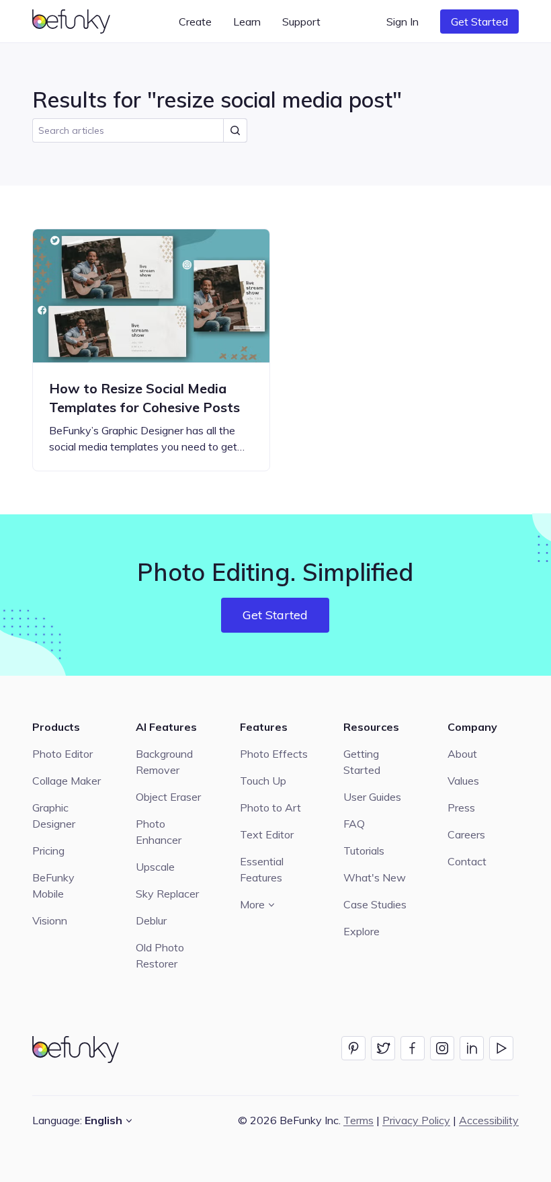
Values (463, 780)
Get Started (479, 21)
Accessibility (489, 1120)
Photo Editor (62, 753)
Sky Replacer (167, 893)
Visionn (49, 920)
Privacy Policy (416, 1120)
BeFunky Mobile (53, 885)
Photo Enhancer (158, 831)
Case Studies (375, 904)
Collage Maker (66, 780)
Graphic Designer (53, 815)
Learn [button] (247, 21)
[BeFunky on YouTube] (501, 1048)
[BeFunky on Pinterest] (353, 1048)
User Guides (372, 796)
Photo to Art (270, 807)
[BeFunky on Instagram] (442, 1048)
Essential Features (262, 869)
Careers (466, 834)
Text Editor (267, 834)
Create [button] (195, 21)
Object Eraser (168, 796)
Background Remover (164, 762)
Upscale (155, 866)
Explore (361, 931)
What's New (374, 877)
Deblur (151, 920)
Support (301, 21)
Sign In (402, 21)
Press (461, 807)
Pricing (48, 850)
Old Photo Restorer (160, 955)
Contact (467, 861)
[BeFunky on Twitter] (383, 1048)
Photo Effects (274, 753)
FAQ (354, 823)
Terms (358, 1120)
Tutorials (363, 850)
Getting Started (361, 762)
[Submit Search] (235, 130)
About (462, 753)
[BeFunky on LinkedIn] (472, 1048)
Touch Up (263, 780)
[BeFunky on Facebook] (412, 1048)
